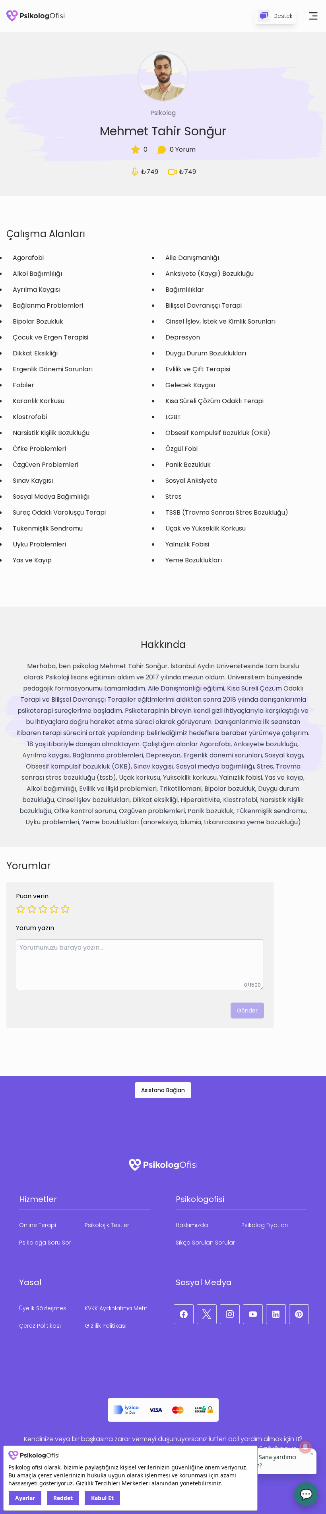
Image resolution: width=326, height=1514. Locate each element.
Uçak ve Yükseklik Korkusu (205, 528)
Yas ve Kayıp (32, 560)
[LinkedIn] (276, 1314)
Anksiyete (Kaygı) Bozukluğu (209, 273)
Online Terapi (37, 1225)
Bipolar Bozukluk (38, 321)
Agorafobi (28, 257)
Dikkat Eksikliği (35, 353)
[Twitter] (207, 1314)
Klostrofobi (30, 416)
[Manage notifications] (305, 1446)
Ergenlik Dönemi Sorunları (53, 369)
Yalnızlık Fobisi (187, 544)
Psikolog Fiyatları (264, 1225)
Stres (173, 496)
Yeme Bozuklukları (193, 560)
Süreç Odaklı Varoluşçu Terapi (59, 512)
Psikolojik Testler (107, 1225)
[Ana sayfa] (35, 15)
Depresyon (182, 337)
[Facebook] (184, 1314)
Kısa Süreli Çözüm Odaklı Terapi (214, 401)
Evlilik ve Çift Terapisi (197, 369)
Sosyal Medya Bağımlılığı (51, 496)
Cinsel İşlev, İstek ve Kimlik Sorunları (220, 321)
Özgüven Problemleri (45, 464)
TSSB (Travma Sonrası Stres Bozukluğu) (226, 512)
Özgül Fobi (181, 448)
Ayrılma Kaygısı (36, 289)
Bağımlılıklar (184, 289)
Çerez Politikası (40, 1326)
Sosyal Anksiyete (191, 480)
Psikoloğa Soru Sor (45, 1243)
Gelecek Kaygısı (190, 385)
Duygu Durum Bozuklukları (205, 353)
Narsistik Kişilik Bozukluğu (51, 432)
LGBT (173, 416)
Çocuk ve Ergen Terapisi (50, 337)
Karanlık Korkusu (38, 401)
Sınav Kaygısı (33, 480)
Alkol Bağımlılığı (37, 273)
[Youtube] (253, 1314)
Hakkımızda (192, 1225)
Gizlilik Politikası (105, 1326)
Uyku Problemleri (39, 544)
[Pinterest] (299, 1314)
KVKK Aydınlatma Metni (117, 1308)
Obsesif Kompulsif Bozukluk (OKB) (217, 432)
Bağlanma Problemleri (48, 305)
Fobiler (23, 385)
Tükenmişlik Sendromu (48, 528)
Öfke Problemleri (39, 448)
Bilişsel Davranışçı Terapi (203, 305)
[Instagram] (230, 1314)
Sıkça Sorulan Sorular (205, 1243)
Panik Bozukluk (188, 464)
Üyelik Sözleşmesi (43, 1308)
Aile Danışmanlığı (192, 257)
